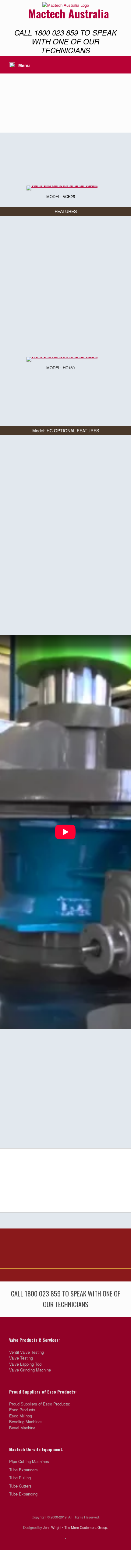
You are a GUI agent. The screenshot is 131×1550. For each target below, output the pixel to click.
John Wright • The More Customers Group (75, 1527)
